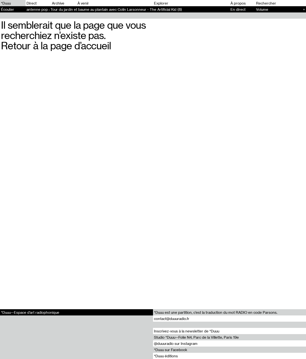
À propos (238, 3)
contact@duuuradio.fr (171, 318)
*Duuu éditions (166, 356)
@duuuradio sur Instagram (175, 343)
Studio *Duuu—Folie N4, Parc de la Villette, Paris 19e (196, 337)
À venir (83, 3)
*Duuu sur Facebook (170, 350)
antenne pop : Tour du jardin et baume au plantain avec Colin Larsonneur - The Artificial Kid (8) (104, 9)
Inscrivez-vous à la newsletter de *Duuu (186, 331)
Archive (58, 3)
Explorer (161, 3)
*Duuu (6, 3)
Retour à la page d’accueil (56, 45)
